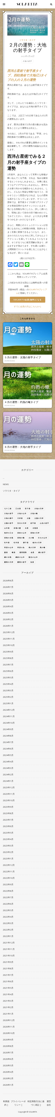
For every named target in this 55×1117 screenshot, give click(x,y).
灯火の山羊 (42, 538)
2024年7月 (8, 742)
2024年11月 (9, 716)
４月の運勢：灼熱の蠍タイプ (21, 402)
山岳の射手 (44, 523)
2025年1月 (8, 703)
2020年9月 (8, 1039)
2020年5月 (8, 1065)
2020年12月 (9, 1020)
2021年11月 (9, 949)
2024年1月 (8, 781)
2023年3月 (8, 845)
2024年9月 (8, 729)
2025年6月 (8, 671)
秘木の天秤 (37, 542)
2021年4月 (8, 994)
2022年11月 (9, 871)
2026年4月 (8, 606)
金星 (32, 552)
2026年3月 (8, 612)
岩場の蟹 (17, 528)
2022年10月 (9, 878)
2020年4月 (8, 1071)
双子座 (27, 508)
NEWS (6, 484)
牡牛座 (7, 542)
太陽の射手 (8, 523)
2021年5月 (8, 987)
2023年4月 (8, 839)
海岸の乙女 (8, 533)
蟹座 (6, 552)
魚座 (32, 562)
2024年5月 (8, 755)
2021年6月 (8, 981)
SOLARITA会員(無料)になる (28, 299)
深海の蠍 (21, 538)
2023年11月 (9, 793)
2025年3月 (8, 690)
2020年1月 (8, 1084)
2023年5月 (8, 832)
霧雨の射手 (22, 562)
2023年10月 (9, 800)
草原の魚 (21, 547)
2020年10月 (9, 1033)
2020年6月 (8, 1059)
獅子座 (26, 542)
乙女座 (18, 508)
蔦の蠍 (42, 547)
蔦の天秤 (32, 547)
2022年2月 (8, 929)
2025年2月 (8, 696)
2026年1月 (8, 625)
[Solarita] (27, 4)
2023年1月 (8, 858)
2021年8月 (8, 968)
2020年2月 (8, 1078)
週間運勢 (23, 552)
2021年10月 (9, 955)
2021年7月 (8, 974)
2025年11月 (9, 638)
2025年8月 (8, 658)
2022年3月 (8, 923)
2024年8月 (8, 735)
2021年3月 (8, 1000)
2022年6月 (8, 903)
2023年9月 (8, 806)
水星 (27, 528)
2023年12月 (9, 787)
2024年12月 (9, 709)
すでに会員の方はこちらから (27, 306)
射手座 (33, 523)
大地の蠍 (34, 513)
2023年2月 (8, 852)
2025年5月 (8, 677)
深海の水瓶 (8, 538)
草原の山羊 (8, 547)
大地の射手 (27, 61)
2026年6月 (8, 593)
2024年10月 (9, 722)
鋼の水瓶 (8, 557)
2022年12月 (9, 865)
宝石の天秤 (22, 523)
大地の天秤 (39, 508)
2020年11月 (9, 1026)
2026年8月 (8, 580)
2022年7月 (8, 897)
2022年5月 (8, 910)
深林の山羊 (22, 533)
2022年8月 (8, 890)
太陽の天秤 (39, 518)
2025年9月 (8, 651)
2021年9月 (8, 962)
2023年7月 (8, 819)
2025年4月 (8, 684)
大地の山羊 (22, 513)
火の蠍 (31, 538)
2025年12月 (9, 632)
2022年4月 (8, 916)
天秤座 (20, 518)
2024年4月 (8, 761)
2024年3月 (8, 768)
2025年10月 (9, 645)
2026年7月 (8, 587)
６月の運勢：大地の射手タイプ (22, 447)
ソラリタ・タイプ (27, 40)
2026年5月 (8, 599)
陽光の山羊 (33, 557)
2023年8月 (8, 813)
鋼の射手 (42, 552)
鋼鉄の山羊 (20, 557)
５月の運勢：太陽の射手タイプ (22, 357)
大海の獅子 (8, 518)
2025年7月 (8, 664)
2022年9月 (8, 884)
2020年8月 (8, 1046)
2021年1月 (8, 1013)
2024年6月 (8, 748)
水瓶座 (35, 528)
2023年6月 (8, 826)
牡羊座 (16, 542)
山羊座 (7, 528)
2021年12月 (9, 942)
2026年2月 (8, 619)
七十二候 (8, 508)
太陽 (28, 518)
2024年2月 (8, 774)
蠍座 (14, 552)
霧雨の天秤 (8, 562)
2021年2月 (8, 1007)
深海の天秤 (35, 533)
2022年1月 (8, 936)
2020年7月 (8, 1052)
